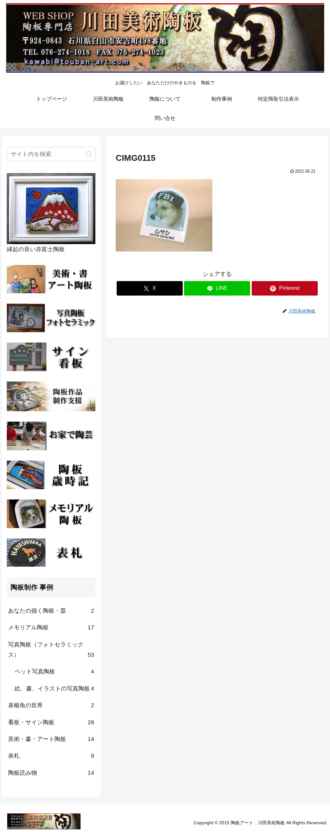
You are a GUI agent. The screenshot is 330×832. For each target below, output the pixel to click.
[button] (88, 154)
